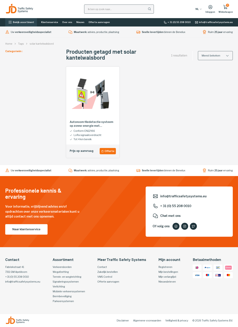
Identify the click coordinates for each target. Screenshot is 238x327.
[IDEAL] (197, 267)
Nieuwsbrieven (167, 281)
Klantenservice (49, 22)
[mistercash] (218, 267)
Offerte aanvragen (99, 22)
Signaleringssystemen (66, 281)
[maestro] (207, 274)
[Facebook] (175, 226)
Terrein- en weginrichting (67, 276)
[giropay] (218, 274)
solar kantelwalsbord (42, 43)
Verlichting (59, 286)
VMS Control (104, 276)
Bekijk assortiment (23, 22)
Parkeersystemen (63, 301)
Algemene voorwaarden (147, 320)
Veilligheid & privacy (176, 320)
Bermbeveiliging (62, 296)
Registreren (165, 266)
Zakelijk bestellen (107, 271)
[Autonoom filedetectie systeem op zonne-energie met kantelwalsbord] (92, 93)
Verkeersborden (62, 266)
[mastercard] (228, 274)
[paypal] (207, 267)
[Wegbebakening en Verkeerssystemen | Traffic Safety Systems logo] (19, 8)
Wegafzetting (61, 271)
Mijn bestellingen (168, 271)
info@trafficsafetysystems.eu (216, 22)
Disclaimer (123, 320)
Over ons (67, 22)
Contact (102, 266)
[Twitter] (193, 226)
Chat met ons (170, 216)
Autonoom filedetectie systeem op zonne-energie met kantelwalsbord (91, 124)
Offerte (109, 151)
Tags (21, 43)
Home (8, 43)
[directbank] (228, 267)
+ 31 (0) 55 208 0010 (179, 22)
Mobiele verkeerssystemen (69, 291)
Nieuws (80, 22)
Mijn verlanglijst (167, 276)
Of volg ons (161, 226)
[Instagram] (184, 226)
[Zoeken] (149, 9)
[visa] (197, 274)
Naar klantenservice (26, 229)
